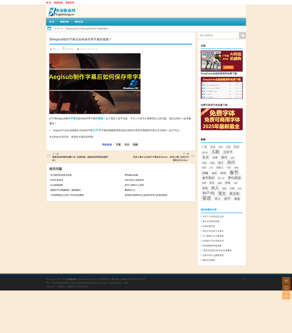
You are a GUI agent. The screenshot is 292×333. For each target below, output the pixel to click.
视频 (100, 118)
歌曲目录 (70, 2)
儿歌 (215, 151)
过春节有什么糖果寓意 (213, 255)
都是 (237, 198)
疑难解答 (124, 279)
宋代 (231, 162)
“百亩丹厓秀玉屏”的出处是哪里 (217, 250)
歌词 (212, 182)
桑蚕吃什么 (130, 189)
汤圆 (219, 183)
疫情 (205, 188)
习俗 (228, 146)
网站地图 (115, 279)
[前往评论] (285, 288)
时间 (223, 173)
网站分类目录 (92, 279)
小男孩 (243, 278)
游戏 (227, 182)
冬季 (215, 157)
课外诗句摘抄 (208, 260)
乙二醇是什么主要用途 (213, 235)
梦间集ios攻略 (131, 174)
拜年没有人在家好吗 (134, 179)
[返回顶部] (285, 295)
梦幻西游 (234, 177)
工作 (211, 167)
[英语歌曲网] (62, 5)
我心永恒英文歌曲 (210, 221)
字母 (204, 162)
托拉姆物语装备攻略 (212, 245)
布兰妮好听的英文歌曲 (61, 174)
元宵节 (227, 152)
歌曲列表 (58, 2)
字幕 (73, 118)
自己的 (208, 193)
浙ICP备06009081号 (136, 279)
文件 (95, 130)
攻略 (205, 173)
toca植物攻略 (56, 184)
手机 (229, 167)
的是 (224, 188)
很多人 (220, 167)
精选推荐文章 (104, 279)
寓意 (204, 167)
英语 (206, 198)
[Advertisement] (91, 312)
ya (58, 49)
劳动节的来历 (56, 179)
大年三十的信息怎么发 (213, 216)
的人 (215, 187)
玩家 (235, 183)
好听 (232, 157)
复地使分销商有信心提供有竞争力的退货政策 (146, 194)
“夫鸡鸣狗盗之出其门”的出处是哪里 (67, 194)
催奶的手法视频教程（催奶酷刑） (66, 189)
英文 (222, 193)
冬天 (205, 157)
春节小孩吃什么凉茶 (134, 184)
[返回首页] (285, 280)
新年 (214, 173)
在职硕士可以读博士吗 (213, 240)
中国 (220, 147)
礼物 (232, 188)
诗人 (218, 198)
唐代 (224, 157)
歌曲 (204, 183)
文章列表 (58, 28)
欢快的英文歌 (208, 226)
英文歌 (234, 193)
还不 (227, 198)
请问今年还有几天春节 (213, 230)
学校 (212, 162)
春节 (234, 172)
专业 (212, 146)
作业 (236, 146)
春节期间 (208, 177)
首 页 (48, 2)
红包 (239, 188)
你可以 (205, 152)
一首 (204, 146)
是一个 (221, 178)
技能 (236, 167)
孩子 (221, 163)
